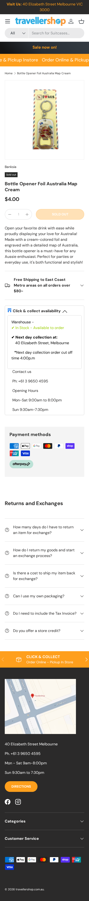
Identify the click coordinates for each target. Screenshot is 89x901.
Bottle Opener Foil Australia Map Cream (44, 73)
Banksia (10, 167)
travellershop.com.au (30, 889)
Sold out (60, 214)
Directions (21, 786)
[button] (81, 21)
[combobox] (44, 33)
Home (9, 73)
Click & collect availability (37, 310)
